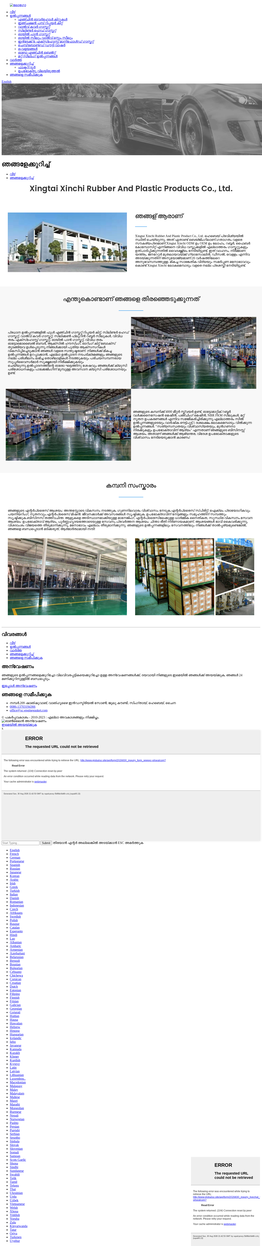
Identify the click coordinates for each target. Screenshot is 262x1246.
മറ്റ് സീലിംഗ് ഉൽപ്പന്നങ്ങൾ (38, 56)
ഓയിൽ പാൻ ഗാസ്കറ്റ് (34, 34)
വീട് (12, 12)
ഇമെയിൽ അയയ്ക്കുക (19, 724)
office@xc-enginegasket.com (28, 710)
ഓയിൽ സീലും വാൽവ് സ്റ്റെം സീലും (45, 38)
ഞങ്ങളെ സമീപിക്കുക (26, 74)
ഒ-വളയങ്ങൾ (27, 49)
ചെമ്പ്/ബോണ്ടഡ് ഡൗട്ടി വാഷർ (41, 45)
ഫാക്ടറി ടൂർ (26, 67)
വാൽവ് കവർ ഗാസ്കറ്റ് (34, 26)
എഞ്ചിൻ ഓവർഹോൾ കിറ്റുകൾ (42, 19)
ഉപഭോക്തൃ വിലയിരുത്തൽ (39, 71)
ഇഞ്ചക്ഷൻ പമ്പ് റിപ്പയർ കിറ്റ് (40, 23)
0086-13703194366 (22, 706)
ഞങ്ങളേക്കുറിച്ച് (22, 63)
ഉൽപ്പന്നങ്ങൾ (20, 15)
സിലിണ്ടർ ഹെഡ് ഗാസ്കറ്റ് (37, 30)
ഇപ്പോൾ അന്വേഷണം (19, 685)
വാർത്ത (16, 60)
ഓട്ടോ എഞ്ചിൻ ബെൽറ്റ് (37, 52)
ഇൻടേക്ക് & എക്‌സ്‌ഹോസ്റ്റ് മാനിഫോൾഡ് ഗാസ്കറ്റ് (56, 41)
